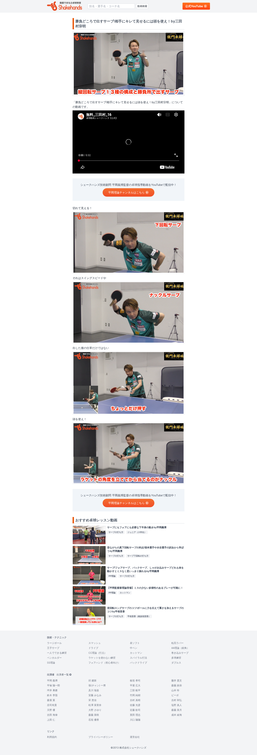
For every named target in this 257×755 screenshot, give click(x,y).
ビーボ (175, 695)
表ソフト (135, 642)
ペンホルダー (54, 657)
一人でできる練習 (57, 652)
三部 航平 (135, 690)
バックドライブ (138, 662)
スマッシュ (94, 642)
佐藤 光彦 (135, 704)
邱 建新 (92, 680)
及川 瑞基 (93, 690)
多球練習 (176, 657)
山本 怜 (175, 690)
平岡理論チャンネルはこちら (126, 192)
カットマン (136, 652)
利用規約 (52, 736)
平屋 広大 (135, 685)
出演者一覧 (62, 674)
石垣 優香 (93, 719)
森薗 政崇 (176, 685)
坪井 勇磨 (52, 690)
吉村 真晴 (135, 700)
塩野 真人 (176, 704)
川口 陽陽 (135, 719)
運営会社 (135, 736)
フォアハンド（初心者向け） (104, 662)
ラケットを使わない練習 (101, 657)
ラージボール (54, 642)
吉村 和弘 (176, 700)
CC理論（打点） (97, 652)
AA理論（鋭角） (180, 647)
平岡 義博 (52, 680)
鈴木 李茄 (52, 695)
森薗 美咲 (93, 714)
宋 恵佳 (92, 700)
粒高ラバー (177, 642)
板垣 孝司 (135, 680)
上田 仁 (51, 719)
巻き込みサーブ (179, 652)
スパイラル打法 (138, 657)
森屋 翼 (51, 700)
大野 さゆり (94, 709)
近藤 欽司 (135, 709)
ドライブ (93, 647)
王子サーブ (53, 647)
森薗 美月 (176, 709)
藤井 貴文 (176, 680)
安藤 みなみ (94, 695)
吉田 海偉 (52, 714)
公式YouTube (194, 6)
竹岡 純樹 (135, 695)
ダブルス (176, 662)
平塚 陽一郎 (53, 685)
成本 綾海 (176, 714)
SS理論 (51, 662)
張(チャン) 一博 (97, 685)
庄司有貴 (52, 704)
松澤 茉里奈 (94, 704)
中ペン (133, 647)
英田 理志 (135, 714)
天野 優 (51, 709)
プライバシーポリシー (100, 736)
